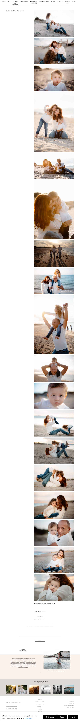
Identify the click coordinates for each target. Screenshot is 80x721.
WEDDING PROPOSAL (69, 707)
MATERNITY (71, 701)
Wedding (24, 2)
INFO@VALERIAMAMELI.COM (11, 708)
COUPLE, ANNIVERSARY (69, 705)
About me (67, 2)
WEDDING (72, 703)
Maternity (6, 2)
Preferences (50, 717)
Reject (62, 717)
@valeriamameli (40, 682)
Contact (60, 2)
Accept (73, 717)
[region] (40, 716)
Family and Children (15, 3)
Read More (28, 718)
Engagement (44, 2)
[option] (40, 660)
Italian (75, 2)
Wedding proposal (33, 2)
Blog (53, 2)
